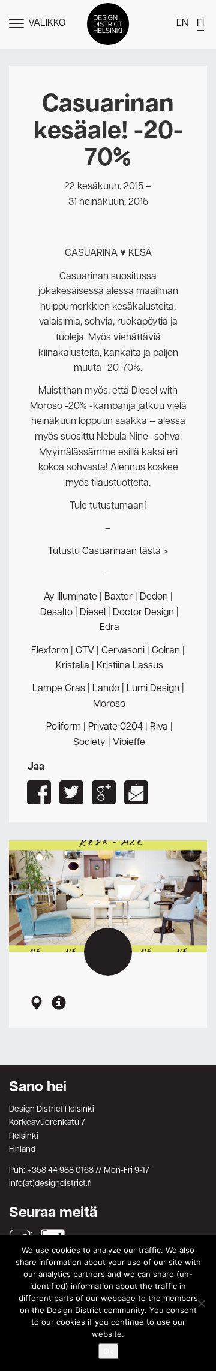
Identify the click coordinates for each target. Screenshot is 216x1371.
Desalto (56, 612)
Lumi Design (153, 688)
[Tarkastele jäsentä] (59, 1004)
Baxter (118, 597)
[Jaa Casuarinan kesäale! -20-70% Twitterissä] (71, 792)
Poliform (63, 727)
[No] (201, 1303)
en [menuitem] (182, 23)
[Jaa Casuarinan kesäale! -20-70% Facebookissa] (39, 792)
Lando (105, 688)
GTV (85, 651)
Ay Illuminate (70, 597)
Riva (159, 727)
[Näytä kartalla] (36, 1004)
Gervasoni (123, 651)
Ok (108, 1351)
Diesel (93, 612)
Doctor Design (143, 612)
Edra (109, 627)
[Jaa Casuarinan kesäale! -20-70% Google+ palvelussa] (104, 792)
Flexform (49, 651)
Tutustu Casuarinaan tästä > (108, 551)
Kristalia (72, 666)
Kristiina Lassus (130, 666)
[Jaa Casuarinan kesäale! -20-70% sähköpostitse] (136, 792)
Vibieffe (129, 742)
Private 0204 (115, 727)
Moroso (109, 704)
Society (89, 742)
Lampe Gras (58, 688)
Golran (166, 651)
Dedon (154, 597)
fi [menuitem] (200, 23)
